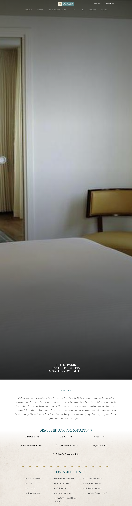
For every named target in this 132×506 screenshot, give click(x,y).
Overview (28, 10)
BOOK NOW (110, 4)
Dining (74, 10)
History (40, 10)
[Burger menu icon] (16, 4)
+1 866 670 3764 (96, 3)
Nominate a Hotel (30, 4)
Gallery (104, 10)
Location (92, 10)
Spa (83, 10)
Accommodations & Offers (57, 10)
